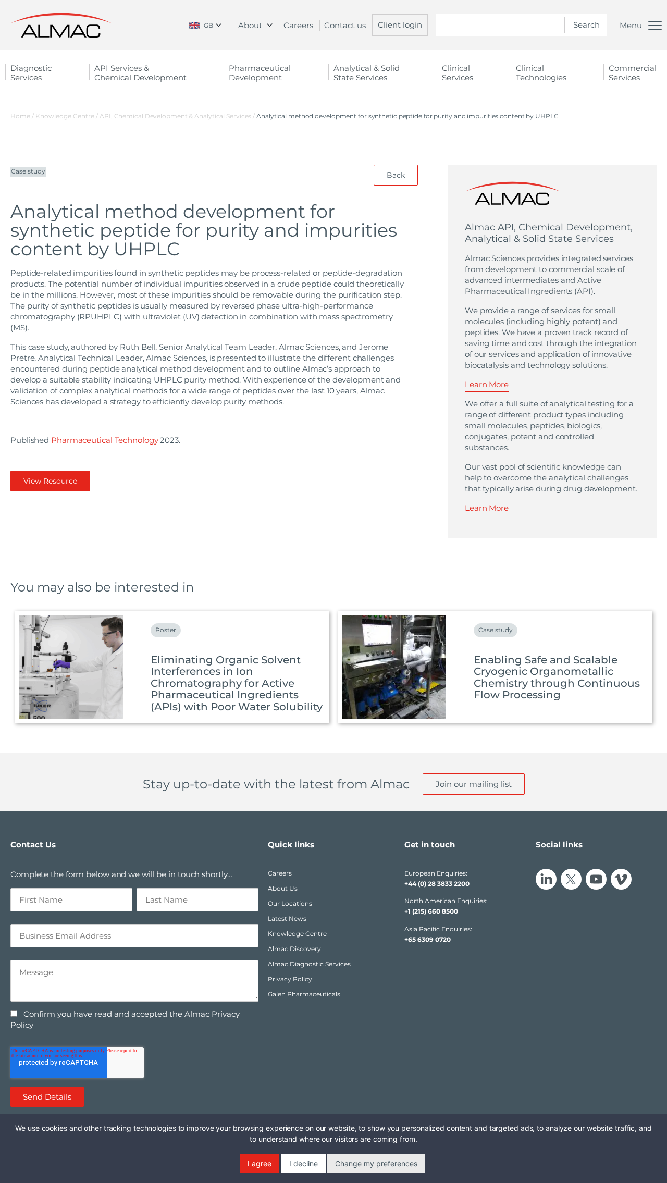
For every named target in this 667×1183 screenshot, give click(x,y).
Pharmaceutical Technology (104, 440)
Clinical (457, 72)
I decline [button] (303, 1163)
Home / (22, 116)
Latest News (287, 918)
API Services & (140, 72)
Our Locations (290, 903)
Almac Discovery (294, 949)
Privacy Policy (290, 979)
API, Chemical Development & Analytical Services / (178, 116)
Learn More (487, 384)
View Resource (50, 481)
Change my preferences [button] (376, 1163)
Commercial (633, 72)
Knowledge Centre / (67, 116)
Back (396, 175)
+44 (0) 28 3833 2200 (437, 884)
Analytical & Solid (367, 72)
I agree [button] (259, 1163)
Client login (400, 25)
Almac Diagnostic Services (309, 964)
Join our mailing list (474, 784)
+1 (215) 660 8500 (431, 911)
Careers (298, 25)
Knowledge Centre (297, 934)
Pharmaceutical (260, 72)
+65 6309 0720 (427, 939)
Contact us (345, 25)
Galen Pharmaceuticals (304, 994)
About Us (283, 888)
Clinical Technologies (541, 72)
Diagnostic (31, 72)
